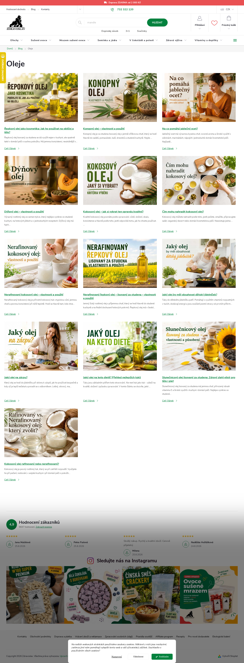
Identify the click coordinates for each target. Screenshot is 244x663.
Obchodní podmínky (40, 636)
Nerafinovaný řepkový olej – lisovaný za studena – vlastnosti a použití (119, 296)
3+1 (128, 31)
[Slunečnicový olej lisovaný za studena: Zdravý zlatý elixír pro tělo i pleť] (199, 346)
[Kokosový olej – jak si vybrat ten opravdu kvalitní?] (120, 180)
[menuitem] (16, 40)
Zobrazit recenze (44, 527)
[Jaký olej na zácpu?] (41, 346)
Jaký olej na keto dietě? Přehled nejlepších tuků (112, 377)
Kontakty (45, 9)
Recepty (180, 636)
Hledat (157, 22)
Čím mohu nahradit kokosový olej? (183, 211)
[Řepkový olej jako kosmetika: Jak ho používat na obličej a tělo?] (41, 97)
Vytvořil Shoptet (230, 656)
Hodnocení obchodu (15, 9)
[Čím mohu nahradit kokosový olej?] (199, 180)
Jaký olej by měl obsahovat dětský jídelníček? (189, 294)
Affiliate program (164, 636)
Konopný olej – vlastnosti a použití (103, 129)
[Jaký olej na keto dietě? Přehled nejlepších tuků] (120, 346)
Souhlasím (164, 656)
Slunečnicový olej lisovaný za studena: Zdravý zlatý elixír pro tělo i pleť (198, 379)
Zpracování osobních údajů (119, 636)
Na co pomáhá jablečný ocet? (180, 129)
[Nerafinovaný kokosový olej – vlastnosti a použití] (41, 263)
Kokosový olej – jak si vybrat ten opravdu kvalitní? (113, 211)
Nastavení (117, 656)
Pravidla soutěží (144, 636)
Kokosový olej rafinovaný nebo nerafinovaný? (31, 464)
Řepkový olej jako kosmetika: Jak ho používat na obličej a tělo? (39, 130)
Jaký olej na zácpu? (15, 377)
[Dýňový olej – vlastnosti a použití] (41, 180)
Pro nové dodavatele (198, 636)
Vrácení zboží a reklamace (88, 636)
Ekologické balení (221, 636)
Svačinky (142, 31)
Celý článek (10, 148)
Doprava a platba (63, 636)
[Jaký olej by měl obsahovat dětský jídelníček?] (199, 263)
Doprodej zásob (109, 31)
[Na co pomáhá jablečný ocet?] (199, 97)
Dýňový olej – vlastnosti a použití (24, 211)
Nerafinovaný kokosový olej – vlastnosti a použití (33, 294)
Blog (33, 9)
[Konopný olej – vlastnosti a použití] (120, 97)
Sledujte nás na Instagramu (127, 560)
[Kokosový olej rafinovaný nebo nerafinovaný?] (41, 432)
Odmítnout (138, 656)
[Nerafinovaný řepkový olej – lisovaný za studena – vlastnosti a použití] (120, 263)
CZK (228, 9)
